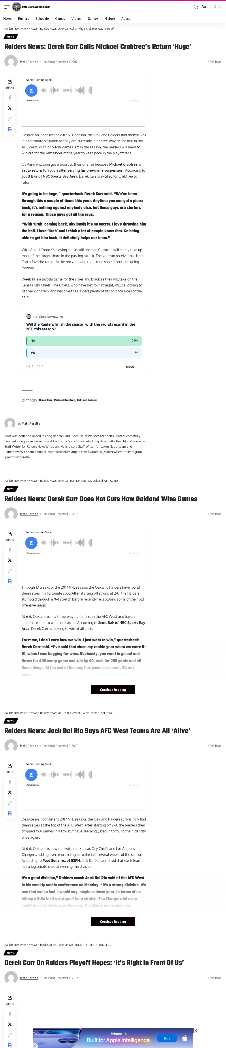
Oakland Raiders (87, 400)
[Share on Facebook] (9, 97)
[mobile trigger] (8, 6)
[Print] (9, 129)
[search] (196, 7)
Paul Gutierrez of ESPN (61, 860)
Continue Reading (113, 690)
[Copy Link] (9, 118)
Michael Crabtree (64, 400)
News (10, 36)
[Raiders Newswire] (31, 6)
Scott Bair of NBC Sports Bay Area (49, 176)
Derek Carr (45, 400)
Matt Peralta (29, 62)
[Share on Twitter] (9, 108)
